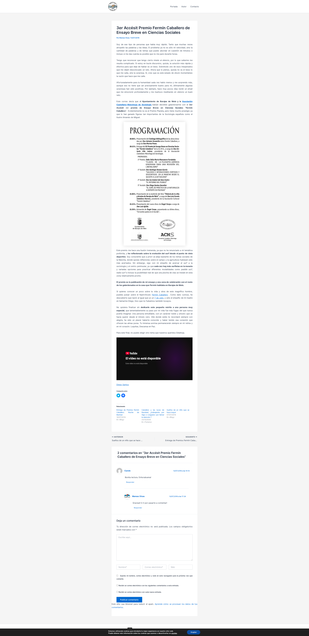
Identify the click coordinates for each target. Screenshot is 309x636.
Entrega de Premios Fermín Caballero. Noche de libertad (127, 412)
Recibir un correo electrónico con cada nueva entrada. (140, 592)
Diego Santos (122, 384)
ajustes (174, 633)
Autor (183, 6)
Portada (174, 6)
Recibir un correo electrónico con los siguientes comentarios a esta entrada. (149, 585)
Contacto (194, 6)
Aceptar (194, 632)
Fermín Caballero (160, 295)
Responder (130, 482)
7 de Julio (158, 298)
